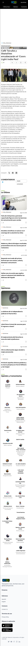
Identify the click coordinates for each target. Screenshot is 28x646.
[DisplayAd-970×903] (14, 48)
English (4, 601)
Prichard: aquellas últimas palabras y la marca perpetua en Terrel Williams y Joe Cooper (14, 365)
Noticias (15, 6)
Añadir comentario (20, 181)
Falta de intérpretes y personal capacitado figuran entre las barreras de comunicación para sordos (14, 218)
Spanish (4, 599)
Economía (24, 6)
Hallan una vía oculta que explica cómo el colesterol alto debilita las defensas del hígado (12, 275)
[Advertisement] (14, 24)
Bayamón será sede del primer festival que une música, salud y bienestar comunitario (12, 260)
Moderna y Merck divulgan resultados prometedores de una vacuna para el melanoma (14, 245)
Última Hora (6, 6)
